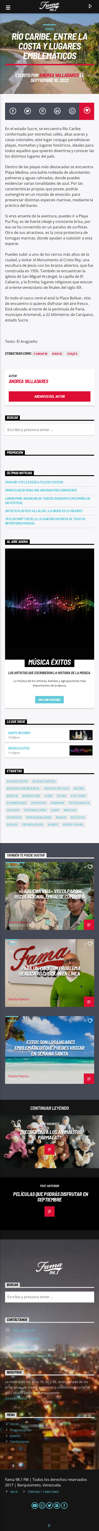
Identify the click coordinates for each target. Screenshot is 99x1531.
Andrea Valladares (59, 75)
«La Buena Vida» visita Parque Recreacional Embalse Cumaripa (49, 894)
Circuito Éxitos (16, 1398)
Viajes (49, 29)
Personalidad (38, 817)
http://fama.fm (24, 1330)
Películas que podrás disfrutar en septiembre (50, 1197)
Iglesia (13, 810)
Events (15, 1436)
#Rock (12, 796)
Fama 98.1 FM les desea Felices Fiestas (34, 482)
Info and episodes (49, 700)
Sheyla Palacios (18, 922)
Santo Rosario (19, 732)
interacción (35, 810)
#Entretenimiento (23, 788)
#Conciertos (44, 781)
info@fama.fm (24, 1347)
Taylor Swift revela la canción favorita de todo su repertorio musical (45, 521)
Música (70, 810)
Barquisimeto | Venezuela (33, 1356)
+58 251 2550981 (26, 1339)
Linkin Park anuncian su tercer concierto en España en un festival (47, 500)
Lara (55, 810)
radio (57, 354)
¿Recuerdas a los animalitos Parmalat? (51, 1135)
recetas (78, 817)
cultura (78, 796)
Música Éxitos (18, 748)
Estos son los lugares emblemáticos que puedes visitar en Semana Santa (49, 1047)
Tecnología (32, 825)
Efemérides (17, 803)
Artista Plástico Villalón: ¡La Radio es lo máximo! (44, 510)
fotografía (79, 803)
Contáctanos (19, 1441)
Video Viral (73, 825)
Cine (48, 796)
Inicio (14, 1424)
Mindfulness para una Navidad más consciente (41, 490)
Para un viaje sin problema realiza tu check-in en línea (49, 971)
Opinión (14, 817)
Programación (21, 1430)
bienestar (31, 796)
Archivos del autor (49, 396)
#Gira (79, 788)
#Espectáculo (56, 788)
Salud (12, 825)
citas (61, 796)
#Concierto (17, 781)
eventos (38, 803)
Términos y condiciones (43, 1491)
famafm (40, 354)
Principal (15, 867)
